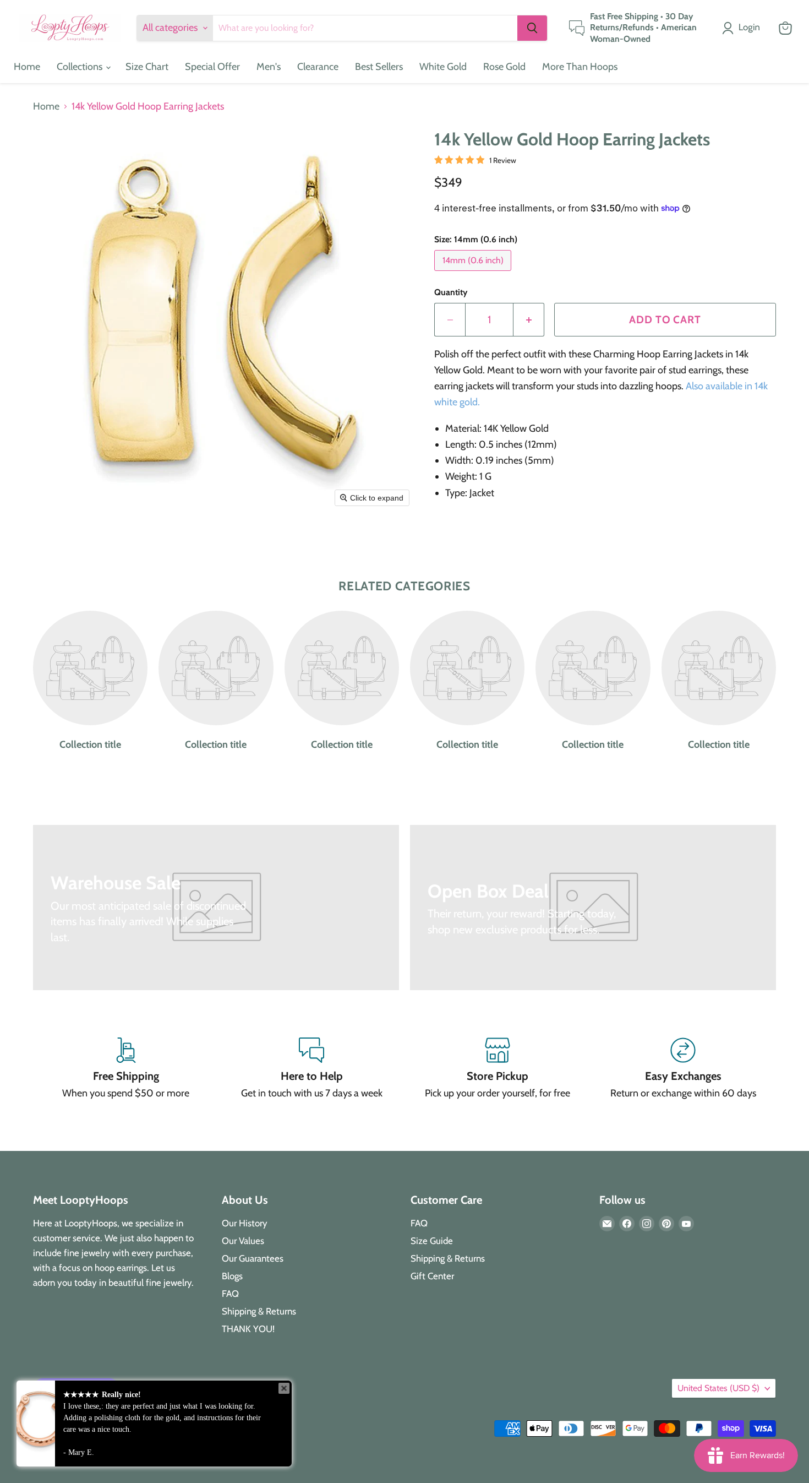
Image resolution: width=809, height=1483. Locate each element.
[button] (743, 28)
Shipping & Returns (259, 1311)
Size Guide (432, 1240)
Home (27, 67)
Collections (81, 67)
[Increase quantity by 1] (528, 319)
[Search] (532, 28)
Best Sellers (379, 67)
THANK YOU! (248, 1328)
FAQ (230, 1293)
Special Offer (212, 67)
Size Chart (146, 67)
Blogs (232, 1275)
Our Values (243, 1240)
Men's (268, 67)
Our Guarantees (252, 1258)
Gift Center (432, 1275)
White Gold (443, 67)
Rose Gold (504, 67)
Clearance (317, 67)
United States (718, 1388)
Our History (244, 1223)
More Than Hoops (579, 67)
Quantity (450, 292)
